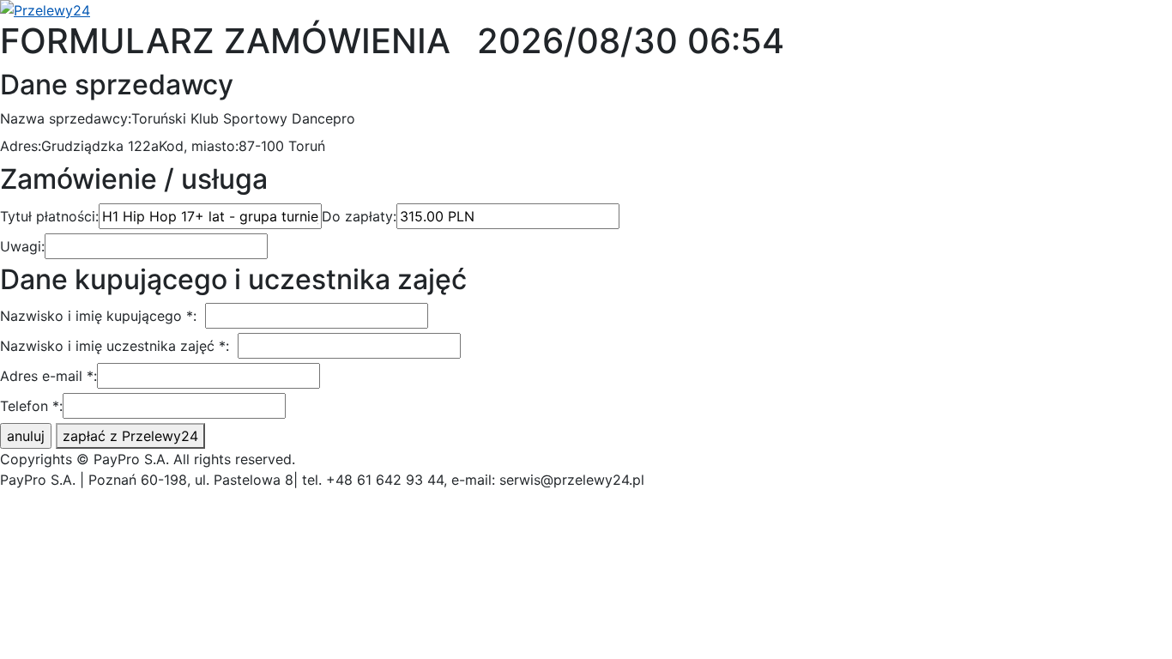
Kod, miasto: (199, 145)
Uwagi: (22, 246)
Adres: (20, 145)
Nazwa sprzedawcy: (65, 118)
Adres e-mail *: (48, 375)
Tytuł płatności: (49, 216)
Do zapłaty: (359, 216)
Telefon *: (31, 405)
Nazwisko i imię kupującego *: (98, 315)
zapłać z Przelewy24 (130, 435)
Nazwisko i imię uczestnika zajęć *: (114, 345)
